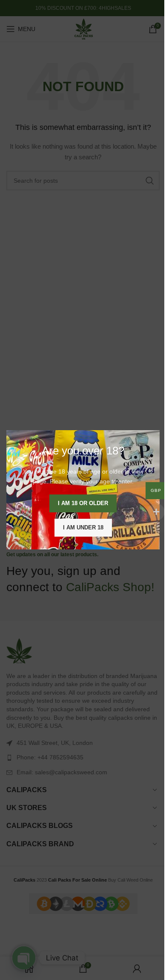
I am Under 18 (83, 528)
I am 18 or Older (83, 503)
